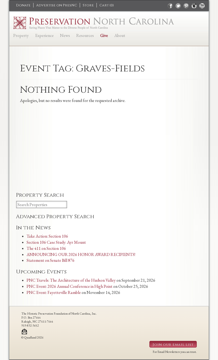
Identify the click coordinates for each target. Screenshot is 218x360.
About (119, 35)
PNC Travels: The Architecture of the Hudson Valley (71, 280)
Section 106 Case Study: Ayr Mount (56, 242)
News (65, 35)
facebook (170, 5)
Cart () (106, 5)
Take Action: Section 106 (47, 236)
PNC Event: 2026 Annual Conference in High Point (69, 286)
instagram (194, 5)
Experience (44, 35)
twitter (178, 5)
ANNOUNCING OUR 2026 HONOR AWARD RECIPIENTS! (81, 254)
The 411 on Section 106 (46, 248)
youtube (202, 5)
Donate (23, 5)
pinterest (186, 5)
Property (21, 35)
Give (104, 35)
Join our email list (173, 344)
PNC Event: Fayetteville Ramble (54, 292)
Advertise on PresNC (56, 5)
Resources (85, 35)
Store (88, 5)
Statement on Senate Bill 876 (50, 260)
